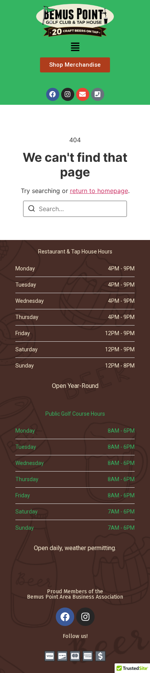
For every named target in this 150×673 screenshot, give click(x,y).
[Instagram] (67, 94)
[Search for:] (75, 209)
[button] (75, 47)
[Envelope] (82, 94)
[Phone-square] (97, 94)
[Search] (32, 209)
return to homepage (99, 191)
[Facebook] (52, 94)
